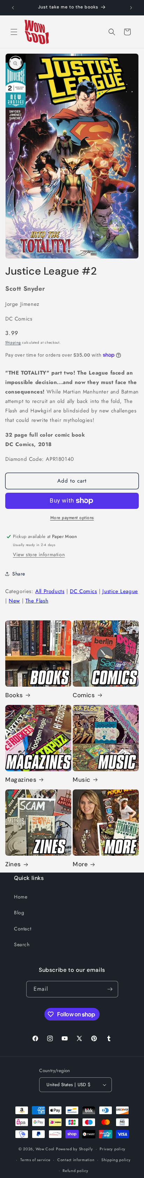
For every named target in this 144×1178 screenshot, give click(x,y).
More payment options (72, 517)
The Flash (37, 601)
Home (20, 896)
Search (22, 944)
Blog (19, 912)
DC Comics (83, 591)
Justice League (120, 591)
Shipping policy (116, 1160)
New (14, 601)
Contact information (75, 1160)
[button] (14, 32)
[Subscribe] (110, 989)
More (80, 864)
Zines (13, 864)
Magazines (20, 779)
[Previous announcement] (13, 7)
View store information (39, 554)
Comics (84, 695)
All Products (49, 591)
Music (82, 779)
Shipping (13, 342)
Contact (22, 928)
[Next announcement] (131, 7)
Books (14, 695)
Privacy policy (112, 1149)
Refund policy (75, 1170)
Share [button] (18, 573)
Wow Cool (45, 1149)
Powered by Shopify (74, 1149)
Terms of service (35, 1160)
